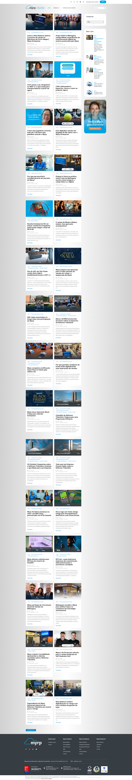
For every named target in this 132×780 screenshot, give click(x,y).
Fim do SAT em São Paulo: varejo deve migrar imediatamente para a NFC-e (38, 273)
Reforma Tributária (43, 268)
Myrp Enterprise (100, 742)
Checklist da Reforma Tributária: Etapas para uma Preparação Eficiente (67, 417)
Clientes (98, 746)
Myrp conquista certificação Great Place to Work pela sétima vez (38, 370)
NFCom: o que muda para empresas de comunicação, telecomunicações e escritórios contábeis (66, 562)
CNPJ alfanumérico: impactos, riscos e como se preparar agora (66, 88)
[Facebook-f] (71, 1)
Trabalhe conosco (52, 742)
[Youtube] (80, 1)
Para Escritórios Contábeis (36, 80)
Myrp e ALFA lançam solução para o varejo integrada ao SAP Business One (67, 654)
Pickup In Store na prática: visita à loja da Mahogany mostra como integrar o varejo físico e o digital (66, 179)
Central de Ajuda (82, 751)
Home (49, 8)
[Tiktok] (83, 1)
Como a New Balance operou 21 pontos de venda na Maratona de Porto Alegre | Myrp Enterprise (38, 38)
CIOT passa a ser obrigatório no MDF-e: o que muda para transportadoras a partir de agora (38, 87)
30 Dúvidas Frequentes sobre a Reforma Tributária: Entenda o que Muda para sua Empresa (39, 466)
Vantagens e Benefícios (84, 744)
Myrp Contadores (83, 742)
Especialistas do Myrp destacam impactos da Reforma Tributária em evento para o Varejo (39, 706)
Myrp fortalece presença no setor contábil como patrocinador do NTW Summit (39, 513)
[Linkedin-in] (77, 1)
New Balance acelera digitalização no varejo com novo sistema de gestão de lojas (67, 704)
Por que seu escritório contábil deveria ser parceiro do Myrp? (38, 178)
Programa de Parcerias (84, 746)
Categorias (56, 8)
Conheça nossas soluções (69, 8)
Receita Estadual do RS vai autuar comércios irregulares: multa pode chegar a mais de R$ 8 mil (39, 226)
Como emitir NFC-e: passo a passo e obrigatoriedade (98, 85)
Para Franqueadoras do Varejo (37, 32)
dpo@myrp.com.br (78, 761)
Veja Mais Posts (30, 730)
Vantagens (99, 744)
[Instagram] (74, 1)
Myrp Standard (66, 742)
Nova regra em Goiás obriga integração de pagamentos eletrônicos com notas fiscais (67, 513)
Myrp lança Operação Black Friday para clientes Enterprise (38, 414)
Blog (29, 32)
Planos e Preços (66, 746)
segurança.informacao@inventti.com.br (59, 761)
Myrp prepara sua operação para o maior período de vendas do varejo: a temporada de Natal (67, 272)
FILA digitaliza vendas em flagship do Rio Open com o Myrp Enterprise (66, 132)
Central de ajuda (66, 751)
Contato (50, 744)
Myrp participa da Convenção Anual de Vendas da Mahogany (39, 607)
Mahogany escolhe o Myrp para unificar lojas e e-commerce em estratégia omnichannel (66, 607)
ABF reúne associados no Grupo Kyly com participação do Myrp (38, 319)
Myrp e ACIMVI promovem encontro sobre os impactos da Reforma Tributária (67, 320)
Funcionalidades (66, 744)
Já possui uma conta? (92, 2)
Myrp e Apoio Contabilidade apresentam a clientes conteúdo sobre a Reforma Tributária (38, 657)
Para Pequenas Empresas (33, 81)
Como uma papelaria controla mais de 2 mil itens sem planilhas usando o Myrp (39, 132)
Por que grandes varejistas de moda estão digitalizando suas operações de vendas (68, 366)
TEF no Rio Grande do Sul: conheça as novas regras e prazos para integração (98, 75)
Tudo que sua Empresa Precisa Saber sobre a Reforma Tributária (65, 466)
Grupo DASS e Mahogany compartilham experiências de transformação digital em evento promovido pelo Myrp (68, 38)
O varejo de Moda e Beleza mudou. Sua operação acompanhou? (66, 224)
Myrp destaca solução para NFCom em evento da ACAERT (38, 561)
